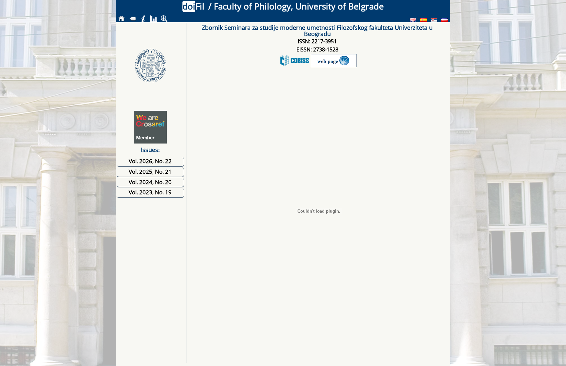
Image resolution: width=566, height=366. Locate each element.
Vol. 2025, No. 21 (150, 171)
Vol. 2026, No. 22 (150, 161)
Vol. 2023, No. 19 (150, 192)
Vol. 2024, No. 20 (150, 182)
